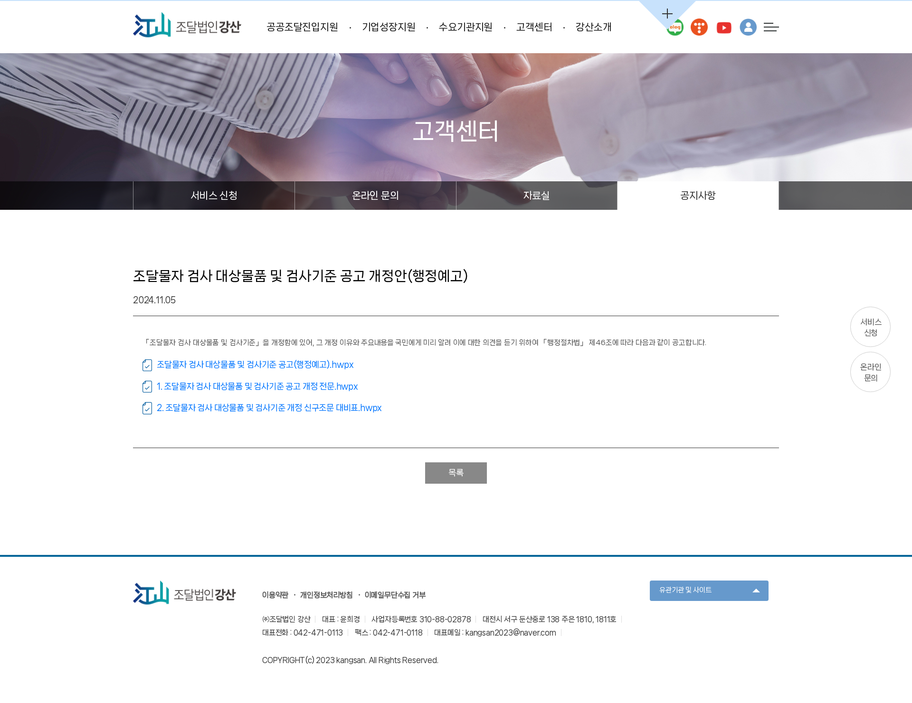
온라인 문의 (375, 195)
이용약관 (275, 595)
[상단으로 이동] (871, 662)
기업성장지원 (389, 27)
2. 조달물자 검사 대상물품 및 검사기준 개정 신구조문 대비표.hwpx (269, 407)
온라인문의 (870, 372)
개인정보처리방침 (326, 595)
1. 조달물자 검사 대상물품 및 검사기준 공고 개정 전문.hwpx (257, 386)
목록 (456, 473)
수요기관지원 (466, 27)
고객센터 (534, 27)
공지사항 (698, 195)
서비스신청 (870, 327)
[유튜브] (723, 27)
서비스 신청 (214, 195)
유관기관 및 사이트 (685, 590)
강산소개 (593, 27)
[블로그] (675, 27)
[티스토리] (699, 27)
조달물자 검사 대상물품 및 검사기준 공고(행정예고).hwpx (255, 364)
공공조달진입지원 (302, 27)
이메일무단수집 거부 (395, 595)
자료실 (536, 195)
